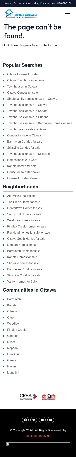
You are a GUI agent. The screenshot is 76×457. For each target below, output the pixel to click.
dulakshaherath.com (38, 435)
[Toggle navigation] (67, 13)
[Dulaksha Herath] (20, 13)
